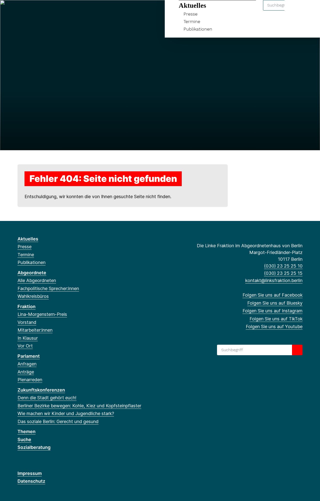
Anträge (26, 371)
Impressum (30, 473)
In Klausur (28, 338)
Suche (24, 439)
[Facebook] (20, 10)
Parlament (29, 356)
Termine (192, 21)
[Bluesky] (28, 10)
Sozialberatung (34, 447)
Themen (27, 431)
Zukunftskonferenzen (41, 390)
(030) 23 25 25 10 (283, 266)
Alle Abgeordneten (37, 280)
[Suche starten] (297, 350)
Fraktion (27, 306)
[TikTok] (45, 10)
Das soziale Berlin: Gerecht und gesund (58, 421)
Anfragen (27, 363)
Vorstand (27, 322)
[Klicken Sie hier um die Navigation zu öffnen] (309, 10)
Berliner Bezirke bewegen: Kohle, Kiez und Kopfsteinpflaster (79, 405)
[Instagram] (36, 10)
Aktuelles (192, 5)
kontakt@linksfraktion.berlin (273, 280)
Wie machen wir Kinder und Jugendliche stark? (66, 413)
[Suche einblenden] (295, 10)
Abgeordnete (32, 272)
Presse (191, 14)
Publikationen (198, 29)
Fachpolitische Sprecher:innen (48, 288)
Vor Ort (25, 345)
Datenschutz (31, 481)
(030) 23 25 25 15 (283, 273)
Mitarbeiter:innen (35, 330)
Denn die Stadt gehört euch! (47, 397)
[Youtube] (53, 10)
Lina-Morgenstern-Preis (42, 314)
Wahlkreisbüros (33, 296)
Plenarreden (30, 379)
